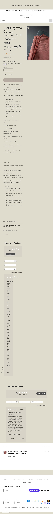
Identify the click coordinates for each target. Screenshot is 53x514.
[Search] (50, 20)
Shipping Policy (21, 479)
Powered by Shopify (17, 507)
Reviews (46, 479)
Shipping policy (47, 507)
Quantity (5, 67)
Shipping (5, 59)
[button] (2, 15)
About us (14, 479)
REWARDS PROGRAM (27, 482)
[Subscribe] (26, 490)
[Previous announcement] (2, 5)
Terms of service (39, 507)
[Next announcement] (50, 5)
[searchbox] (9, 261)
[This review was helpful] (6, 372)
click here (6, 138)
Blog (5, 479)
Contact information (46, 508)
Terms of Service (30, 479)
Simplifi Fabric (10, 507)
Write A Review (10, 254)
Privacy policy (32, 507)
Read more (8, 358)
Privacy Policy (39, 479)
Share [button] (6, 234)
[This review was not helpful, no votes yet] (8, 372)
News (9, 479)
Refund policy (25, 507)
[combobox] (10, 265)
